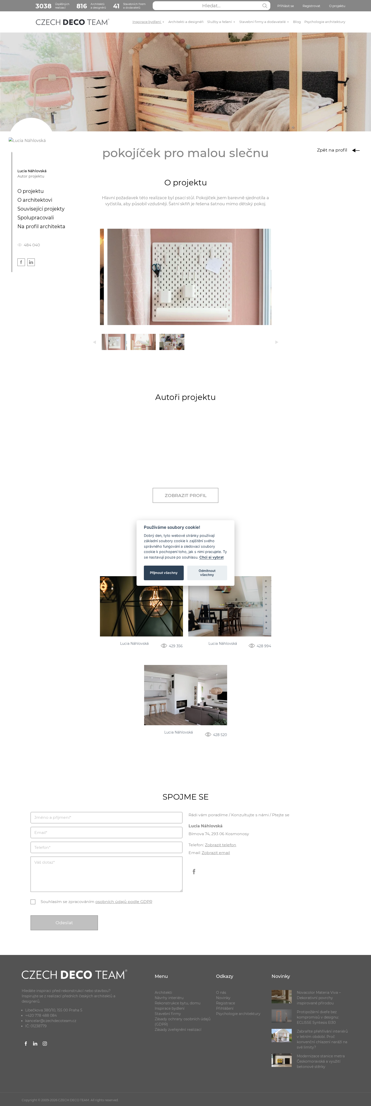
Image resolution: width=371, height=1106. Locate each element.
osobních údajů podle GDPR (123, 901)
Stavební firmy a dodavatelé (262, 22)
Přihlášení (224, 1008)
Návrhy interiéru (169, 998)
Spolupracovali (35, 218)
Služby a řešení (220, 22)
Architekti (163, 992)
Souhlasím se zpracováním (96, 901)
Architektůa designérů (91, 6)
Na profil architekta (41, 226)
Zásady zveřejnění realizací (178, 1029)
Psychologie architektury (324, 22)
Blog (297, 22)
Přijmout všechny (164, 573)
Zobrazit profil (185, 495)
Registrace (225, 1003)
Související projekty (41, 209)
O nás (221, 992)
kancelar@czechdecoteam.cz (50, 1020)
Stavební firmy (168, 1013)
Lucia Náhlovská (134, 644)
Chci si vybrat (211, 557)
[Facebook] (194, 875)
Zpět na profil (333, 150)
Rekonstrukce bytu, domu (177, 1003)
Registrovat (311, 6)
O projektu (337, 6)
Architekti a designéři (186, 22)
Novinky (223, 998)
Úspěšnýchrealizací (52, 6)
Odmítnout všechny (207, 573)
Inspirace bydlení (147, 22)
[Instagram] (45, 1044)
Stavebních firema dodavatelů (129, 6)
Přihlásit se (285, 6)
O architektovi (34, 200)
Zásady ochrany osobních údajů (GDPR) (182, 1022)
